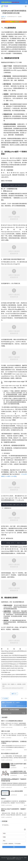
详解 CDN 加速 (5, 731)
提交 (14, 847)
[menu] (25, 6)
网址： (4, 840)
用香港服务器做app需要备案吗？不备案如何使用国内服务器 (13, 780)
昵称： (4, 833)
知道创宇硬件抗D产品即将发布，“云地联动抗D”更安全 (14, 742)
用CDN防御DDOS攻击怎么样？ (10, 753)
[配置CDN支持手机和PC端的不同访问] (5, 765)
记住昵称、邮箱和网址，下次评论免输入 (12, 843)
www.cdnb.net (15, 2)
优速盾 (13, 857)
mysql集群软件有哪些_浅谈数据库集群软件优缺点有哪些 (18, 772)
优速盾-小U (3, 16)
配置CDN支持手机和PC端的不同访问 (18, 764)
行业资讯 (20, 16)
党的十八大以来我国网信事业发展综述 (12, 721)
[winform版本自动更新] (5, 793)
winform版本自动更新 (16, 791)
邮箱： (4, 837)
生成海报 (5, 698)
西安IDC (3, 798)
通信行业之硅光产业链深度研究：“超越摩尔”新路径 (13, 809)
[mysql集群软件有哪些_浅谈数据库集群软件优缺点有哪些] (5, 773)
